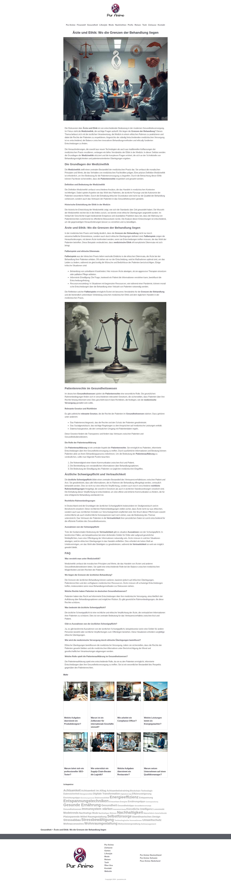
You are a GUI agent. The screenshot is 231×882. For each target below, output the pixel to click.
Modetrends (70, 812)
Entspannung (146, 797)
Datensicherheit (71, 794)
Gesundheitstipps (126, 805)
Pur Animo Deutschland (150, 855)
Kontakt (161, 25)
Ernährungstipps (136, 801)
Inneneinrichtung (119, 809)
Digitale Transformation (106, 793)
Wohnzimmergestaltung (129, 824)
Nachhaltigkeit (130, 812)
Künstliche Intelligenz (139, 809)
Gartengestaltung (152, 801)
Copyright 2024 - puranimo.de (115, 879)
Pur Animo (70, 25)
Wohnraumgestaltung (101, 823)
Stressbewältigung (97, 820)
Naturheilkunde (161, 813)
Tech (144, 25)
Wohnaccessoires (73, 823)
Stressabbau (72, 820)
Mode (111, 25)
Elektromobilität (102, 798)
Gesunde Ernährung (82, 805)
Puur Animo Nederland (150, 861)
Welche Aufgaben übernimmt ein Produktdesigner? (72, 721)
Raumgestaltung (97, 816)
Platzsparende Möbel (75, 816)
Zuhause (152, 25)
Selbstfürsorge (119, 816)
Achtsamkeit (72, 790)
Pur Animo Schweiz (148, 858)
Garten (107, 851)
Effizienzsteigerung (141, 794)
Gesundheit (92, 25)
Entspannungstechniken (86, 801)
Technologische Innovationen (128, 820)
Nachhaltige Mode (88, 813)
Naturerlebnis (149, 813)
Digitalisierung (125, 794)
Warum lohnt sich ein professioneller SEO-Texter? (74, 771)
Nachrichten (120, 25)
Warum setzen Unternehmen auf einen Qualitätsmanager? (155, 771)
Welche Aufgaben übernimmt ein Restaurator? (125, 771)
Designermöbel (86, 794)
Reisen (138, 25)
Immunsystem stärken (97, 809)
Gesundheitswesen (72, 809)
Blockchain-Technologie (141, 791)
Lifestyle (103, 25)
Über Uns (108, 865)
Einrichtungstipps (71, 798)
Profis (130, 25)
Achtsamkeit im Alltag (93, 790)
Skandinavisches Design (146, 816)
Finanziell (81, 25)
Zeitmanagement (148, 824)
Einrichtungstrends (87, 798)
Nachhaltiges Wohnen (108, 813)
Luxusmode (158, 809)
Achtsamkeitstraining (118, 790)
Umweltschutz (151, 819)
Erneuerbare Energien (118, 802)
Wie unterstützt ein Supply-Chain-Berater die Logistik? (101, 771)
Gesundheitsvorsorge (143, 806)
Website (108, 871)
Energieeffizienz (124, 797)
